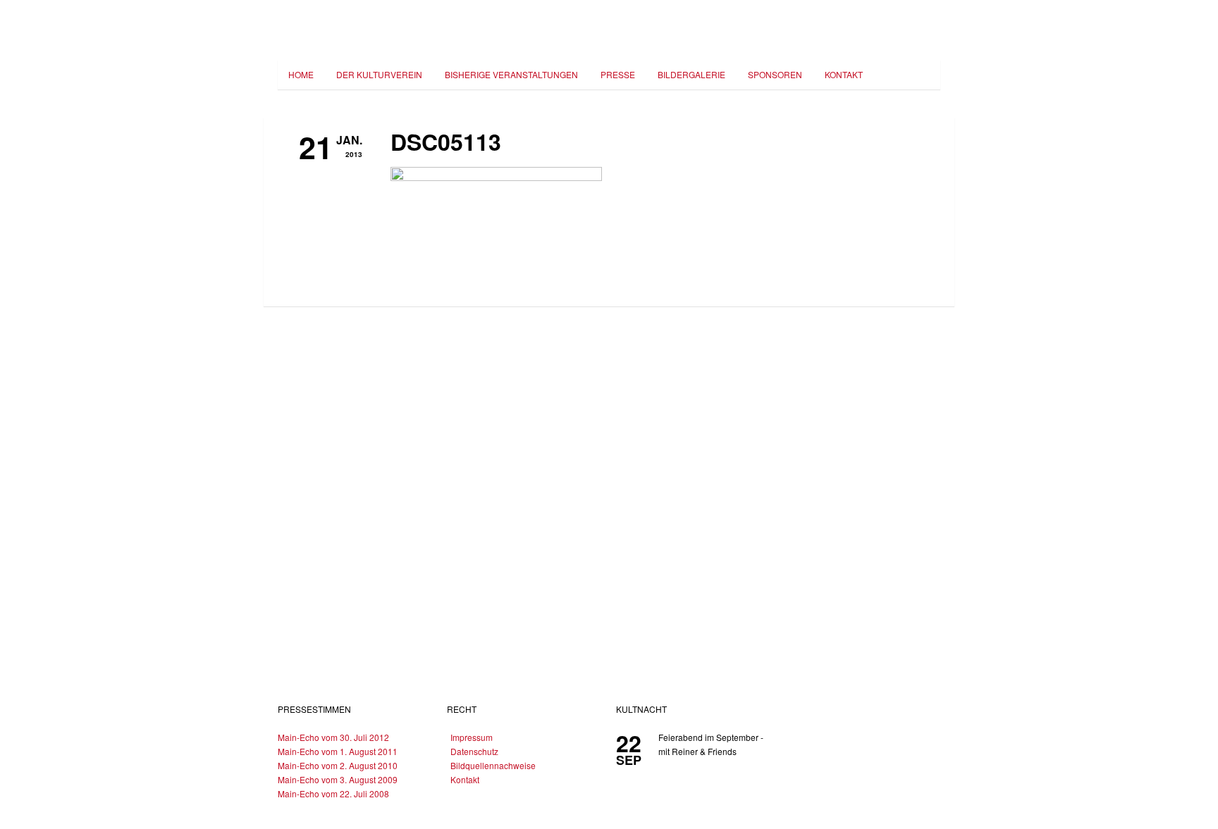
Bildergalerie (691, 74)
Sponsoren (775, 74)
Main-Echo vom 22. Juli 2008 (333, 793)
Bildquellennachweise (493, 765)
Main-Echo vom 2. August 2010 (338, 765)
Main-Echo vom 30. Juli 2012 (333, 737)
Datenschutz (474, 751)
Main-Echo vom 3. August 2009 (338, 779)
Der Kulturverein (379, 74)
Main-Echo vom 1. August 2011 (338, 751)
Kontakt (844, 74)
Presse (618, 74)
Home (301, 74)
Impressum (471, 737)
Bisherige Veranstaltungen (511, 74)
